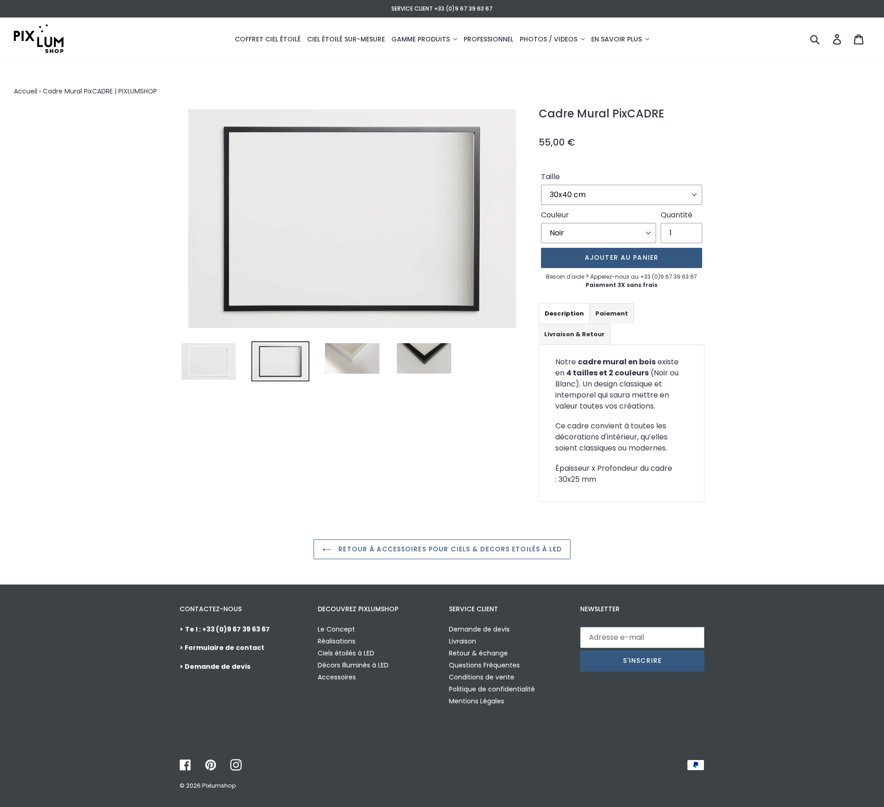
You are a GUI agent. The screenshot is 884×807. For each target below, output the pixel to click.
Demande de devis (479, 629)
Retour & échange (478, 653)
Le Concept (336, 629)
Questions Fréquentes (484, 665)
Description (564, 313)
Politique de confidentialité (492, 689)
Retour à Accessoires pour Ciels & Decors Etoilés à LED (449, 549)
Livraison (462, 641)
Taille (550, 176)
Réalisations (336, 641)
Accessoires (337, 677)
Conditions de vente (481, 677)
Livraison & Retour (574, 334)
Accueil (25, 91)
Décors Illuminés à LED (353, 665)
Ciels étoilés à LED (346, 653)
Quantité (676, 215)
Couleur (555, 215)
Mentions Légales (476, 701)
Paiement (611, 313)
